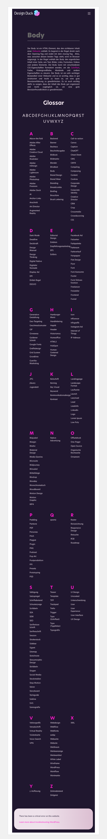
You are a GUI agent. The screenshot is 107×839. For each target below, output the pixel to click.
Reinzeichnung (77, 524)
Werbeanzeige (56, 751)
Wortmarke (55, 776)
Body (52, 171)
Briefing (53, 192)
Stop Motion (35, 683)
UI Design (75, 592)
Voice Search (35, 739)
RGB (72, 539)
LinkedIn (74, 410)
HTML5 (53, 342)
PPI (31, 565)
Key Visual (54, 387)
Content (74, 175)
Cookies (74, 179)
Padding (33, 520)
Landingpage (76, 379)
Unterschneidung (78, 600)
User (73, 605)
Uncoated (75, 596)
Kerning (53, 383)
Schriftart (75, 68)
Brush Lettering (56, 200)
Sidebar (33, 644)
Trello (52, 609)
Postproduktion (36, 561)
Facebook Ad (76, 236)
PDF (31, 528)
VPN (32, 743)
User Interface (77, 615)
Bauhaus (54, 147)
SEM (32, 617)
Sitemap (33, 652)
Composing (76, 171)
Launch (74, 394)
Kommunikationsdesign (60, 395)
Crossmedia (76, 212)
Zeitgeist (54, 795)
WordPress (55, 768)
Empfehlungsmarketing (60, 246)
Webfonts (54, 731)
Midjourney (35, 465)
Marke (32, 446)
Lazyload (75, 398)
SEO (31, 621)
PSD (31, 577)
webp (52, 735)
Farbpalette (76, 244)
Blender (53, 163)
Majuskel (34, 438)
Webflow (54, 727)
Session (33, 636)
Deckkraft (34, 244)
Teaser (53, 592)
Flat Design (76, 260)
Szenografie (35, 707)
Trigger (53, 613)
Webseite (36, 51)
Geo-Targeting (36, 322)
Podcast (33, 552)
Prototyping (35, 573)
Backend (54, 139)
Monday (33, 481)
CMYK (73, 163)
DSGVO (33, 284)
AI (30, 195)
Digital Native (36, 261)
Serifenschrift (35, 632)
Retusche (75, 535)
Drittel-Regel (35, 280)
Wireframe (55, 764)
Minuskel (34, 469)
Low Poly (75, 422)
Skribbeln (34, 667)
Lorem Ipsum (76, 418)
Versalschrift (35, 727)
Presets (33, 569)
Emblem (53, 242)
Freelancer (75, 287)
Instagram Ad (77, 327)
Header (53, 330)
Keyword (54, 391)
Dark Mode (35, 236)
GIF (31, 330)
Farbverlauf (76, 252)
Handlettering (56, 322)
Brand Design (56, 175)
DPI (31, 276)
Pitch (32, 536)
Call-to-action (77, 139)
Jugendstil (34, 387)
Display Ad (34, 272)
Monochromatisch (37, 485)
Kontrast (54, 399)
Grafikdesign (35, 349)
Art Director (35, 207)
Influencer (75, 319)
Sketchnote (34, 656)
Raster (73, 520)
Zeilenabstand (56, 791)
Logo (73, 414)
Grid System (35, 353)
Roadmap (75, 543)
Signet (32, 648)
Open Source (76, 446)
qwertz (53, 520)
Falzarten (75, 240)
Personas (34, 532)
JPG (31, 379)
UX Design (75, 619)
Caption (74, 147)
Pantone (33, 524)
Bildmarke (54, 159)
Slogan (33, 671)
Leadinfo (75, 406)
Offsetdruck (76, 438)
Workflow (54, 772)
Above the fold (36, 139)
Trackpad (54, 605)
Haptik (53, 326)
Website (53, 743)
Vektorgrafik (35, 723)
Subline (33, 699)
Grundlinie (34, 357)
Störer (32, 687)
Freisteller (75, 291)
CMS (73, 159)
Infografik (75, 323)
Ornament (75, 457)
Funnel (73, 299)
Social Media (35, 675)
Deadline (33, 240)
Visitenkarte (35, 735)
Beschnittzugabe (57, 151)
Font (73, 268)
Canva (73, 143)
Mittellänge (35, 473)
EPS (52, 251)
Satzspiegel (35, 596)
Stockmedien (35, 679)
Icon (72, 315)
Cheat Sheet (76, 155)
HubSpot (54, 346)
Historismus (55, 334)
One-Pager (75, 442)
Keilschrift (54, 379)
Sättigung (34, 592)
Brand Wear (55, 179)
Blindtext (54, 167)
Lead (73, 402)
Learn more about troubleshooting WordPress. (39, 822)
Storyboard (35, 691)
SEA (31, 613)
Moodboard (35, 489)
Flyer (73, 264)
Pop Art (33, 557)
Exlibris (53, 255)
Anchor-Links (35, 199)
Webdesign (55, 723)
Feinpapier (75, 256)
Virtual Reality (36, 731)
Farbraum (75, 248)
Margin (33, 442)
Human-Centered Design (54, 352)
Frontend (75, 295)
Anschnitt (34, 203)
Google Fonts (35, 345)
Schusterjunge (36, 605)
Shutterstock (35, 640)
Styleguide (34, 695)
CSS (72, 220)
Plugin (32, 544)
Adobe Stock (35, 190)
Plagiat (33, 540)
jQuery (32, 383)
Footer (73, 276)
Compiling (75, 167)
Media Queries (36, 457)
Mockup (33, 477)
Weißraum (54, 747)
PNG (32, 548)
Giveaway (34, 334)
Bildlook (54, 155)
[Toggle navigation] (89, 13)
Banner (53, 143)
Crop (73, 208)
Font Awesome (77, 272)
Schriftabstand (36, 600)
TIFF (52, 600)
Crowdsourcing (77, 216)
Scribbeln (34, 609)
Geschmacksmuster (38, 326)
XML (73, 723)
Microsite (34, 461)
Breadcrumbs (56, 187)
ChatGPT (74, 151)
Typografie (55, 630)
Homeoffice (55, 338)
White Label (55, 759)
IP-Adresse (75, 338)
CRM (73, 204)
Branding (54, 183)
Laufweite (75, 390)
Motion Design (36, 494)
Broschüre (54, 196)
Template (54, 596)
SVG (31, 703)
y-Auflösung (35, 791)
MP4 (32, 504)
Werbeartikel (56, 755)
